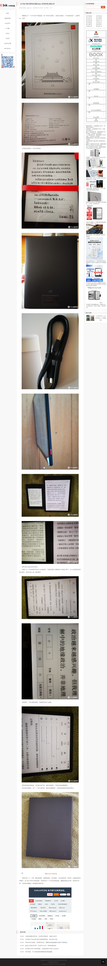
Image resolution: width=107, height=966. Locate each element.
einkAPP (7, 23)
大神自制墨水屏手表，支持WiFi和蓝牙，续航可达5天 (41, 936)
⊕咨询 (8, 38)
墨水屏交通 (89, 20)
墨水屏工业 (99, 20)
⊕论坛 (8, 33)
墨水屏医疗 (99, 24)
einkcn (30, 8)
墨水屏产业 (99, 26)
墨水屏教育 (89, 24)
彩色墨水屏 (89, 26)
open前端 (62, 964)
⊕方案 (8, 28)
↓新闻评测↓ (7, 18)
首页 (7, 13)
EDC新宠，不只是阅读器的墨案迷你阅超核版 (38, 951)
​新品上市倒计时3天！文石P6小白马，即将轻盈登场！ (41, 945)
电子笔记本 (89, 18)
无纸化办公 (99, 22)
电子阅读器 (23, 8)
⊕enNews (7, 48)
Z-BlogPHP (51, 964)
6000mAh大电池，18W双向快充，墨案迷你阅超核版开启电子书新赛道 (46, 942)
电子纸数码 (99, 18)
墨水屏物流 (89, 22)
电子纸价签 (99, 16)
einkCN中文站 (63, 960)
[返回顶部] (103, 962)
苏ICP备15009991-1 (53, 962)
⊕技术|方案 (7, 43)
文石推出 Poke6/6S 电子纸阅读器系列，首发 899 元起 (41, 939)
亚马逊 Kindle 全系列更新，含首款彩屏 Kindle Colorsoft (41, 948)
